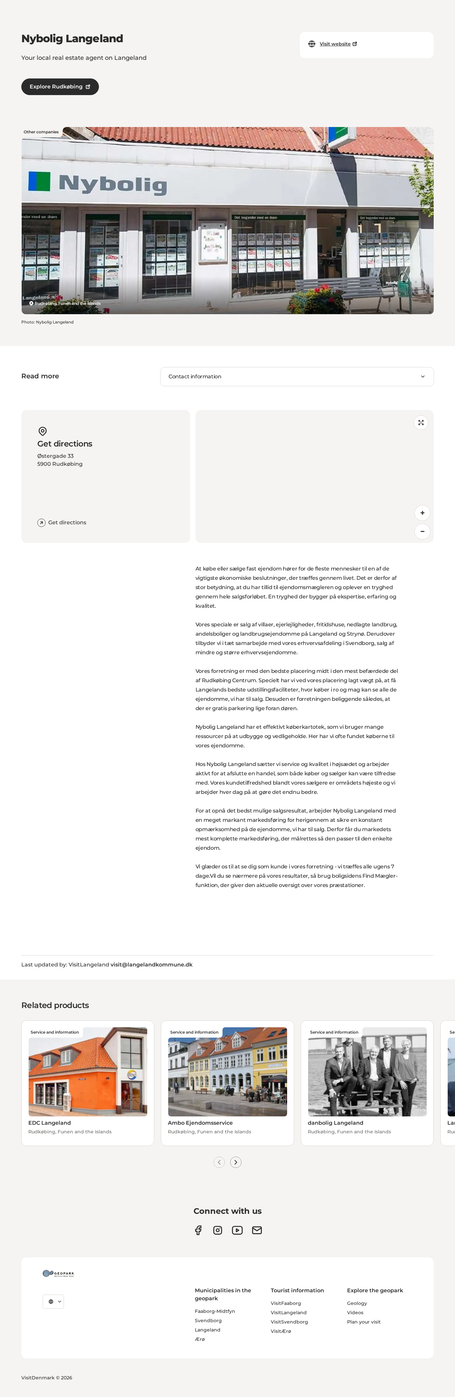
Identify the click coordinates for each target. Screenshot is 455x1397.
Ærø (200, 1339)
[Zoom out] (422, 532)
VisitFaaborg (286, 1303)
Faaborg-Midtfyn (215, 1311)
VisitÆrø (281, 1331)
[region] (315, 476)
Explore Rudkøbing (56, 86)
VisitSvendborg (289, 1322)
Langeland (208, 1330)
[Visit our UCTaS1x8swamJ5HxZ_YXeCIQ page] (237, 1230)
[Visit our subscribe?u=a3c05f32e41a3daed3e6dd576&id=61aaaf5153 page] (257, 1230)
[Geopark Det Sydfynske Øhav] (58, 1273)
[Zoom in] (422, 513)
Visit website (335, 44)
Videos (355, 1313)
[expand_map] (421, 422)
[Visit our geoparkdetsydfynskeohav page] (198, 1230)
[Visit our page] (218, 1230)
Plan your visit (364, 1322)
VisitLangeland (289, 1313)
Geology (357, 1303)
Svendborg (208, 1321)
